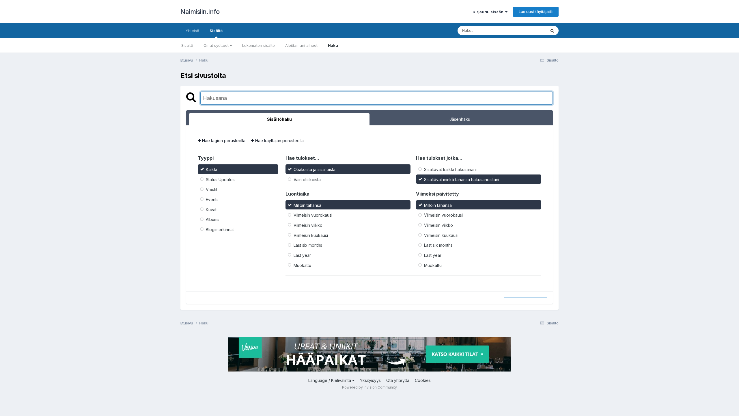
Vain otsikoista (307, 179)
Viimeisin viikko (308, 225)
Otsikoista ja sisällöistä (314, 169)
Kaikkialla (530, 30)
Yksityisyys (370, 380)
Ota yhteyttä (397, 380)
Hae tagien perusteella (223, 140)
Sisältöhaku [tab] (279, 119)
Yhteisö (192, 30)
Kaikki (211, 169)
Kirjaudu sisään (489, 12)
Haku (333, 45)
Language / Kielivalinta (330, 380)
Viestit (211, 189)
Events (212, 199)
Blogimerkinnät (220, 229)
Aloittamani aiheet (301, 45)
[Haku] (552, 30)
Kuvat (211, 209)
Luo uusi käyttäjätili (536, 11)
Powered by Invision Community (369, 387)
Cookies (423, 380)
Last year (302, 255)
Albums (212, 219)
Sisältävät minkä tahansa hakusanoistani (461, 179)
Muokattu (302, 265)
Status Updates (220, 179)
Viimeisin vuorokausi (313, 215)
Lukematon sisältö (258, 45)
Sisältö (216, 30)
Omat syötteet (217, 45)
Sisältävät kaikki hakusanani (450, 169)
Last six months (308, 245)
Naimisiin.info (199, 11)
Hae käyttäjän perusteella (279, 140)
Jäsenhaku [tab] (459, 119)
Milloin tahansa (307, 205)
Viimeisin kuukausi (311, 235)
